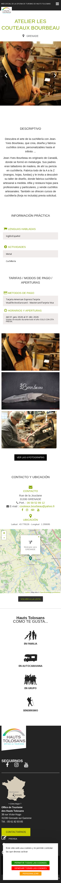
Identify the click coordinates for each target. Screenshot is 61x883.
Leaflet (27, 592)
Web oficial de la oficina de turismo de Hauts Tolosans (25, 4)
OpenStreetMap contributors (50, 592)
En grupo (30, 688)
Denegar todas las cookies (31, 868)
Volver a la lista (31, 598)
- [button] (4, 537)
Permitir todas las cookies (30, 863)
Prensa (13, 838)
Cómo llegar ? (15, 804)
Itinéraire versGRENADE (30, 548)
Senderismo (30, 710)
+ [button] (4, 533)
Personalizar (30, 873)
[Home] (6, 12)
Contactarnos (16, 832)
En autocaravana (30, 666)
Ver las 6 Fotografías (30, 457)
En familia (30, 643)
